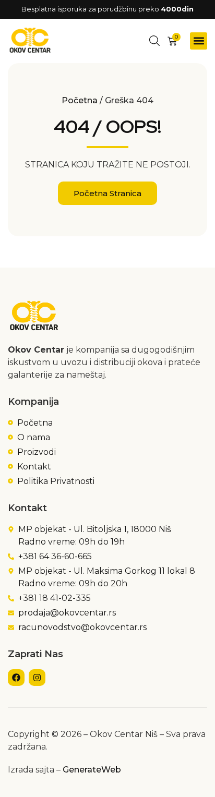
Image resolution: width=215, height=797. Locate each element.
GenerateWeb (92, 770)
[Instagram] (37, 677)
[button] (198, 41)
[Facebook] (16, 677)
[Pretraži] (154, 40)
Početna (80, 100)
